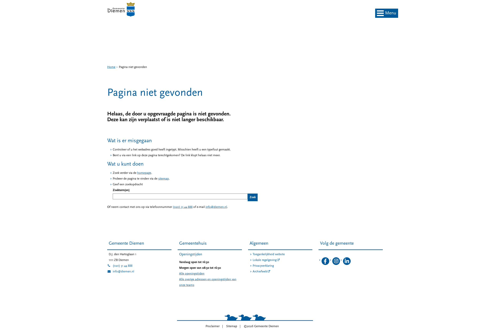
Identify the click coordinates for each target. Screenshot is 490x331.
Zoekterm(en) (121, 190)
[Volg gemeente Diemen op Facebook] (325, 264)
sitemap (163, 178)
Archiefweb (260, 271)
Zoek (253, 197)
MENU (390, 13)
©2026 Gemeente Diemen (261, 326)
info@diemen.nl (216, 207)
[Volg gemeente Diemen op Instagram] (336, 264)
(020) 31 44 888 (183, 207)
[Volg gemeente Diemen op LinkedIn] (347, 264)
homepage (144, 173)
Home (111, 67)
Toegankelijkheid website (269, 254)
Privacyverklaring (263, 265)
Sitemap (231, 326)
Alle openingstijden (191, 273)
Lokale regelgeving (265, 260)
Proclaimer (213, 326)
